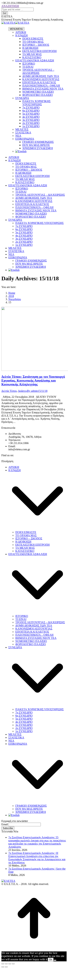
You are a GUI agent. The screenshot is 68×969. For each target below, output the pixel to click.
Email (4, 824)
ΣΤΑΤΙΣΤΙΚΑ (23, 132)
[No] (55, 960)
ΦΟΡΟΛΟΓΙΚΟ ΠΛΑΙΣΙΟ (37, 94)
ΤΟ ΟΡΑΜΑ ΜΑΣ (33, 41)
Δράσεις (22, 390)
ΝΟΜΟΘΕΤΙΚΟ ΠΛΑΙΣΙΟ (38, 91)
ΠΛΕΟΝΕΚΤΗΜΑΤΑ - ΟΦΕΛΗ (41, 85)
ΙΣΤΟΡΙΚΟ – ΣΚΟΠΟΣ (35, 44)
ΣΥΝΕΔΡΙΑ (22, 98)
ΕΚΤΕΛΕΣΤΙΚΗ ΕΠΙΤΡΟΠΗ (39, 51)
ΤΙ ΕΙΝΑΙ (27, 66)
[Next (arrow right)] (6, 966)
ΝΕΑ (18, 135)
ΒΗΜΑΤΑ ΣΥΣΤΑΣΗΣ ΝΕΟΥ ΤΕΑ (42, 88)
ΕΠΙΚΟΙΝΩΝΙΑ (24, 138)
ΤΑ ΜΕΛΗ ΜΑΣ (32, 54)
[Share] (6, 963)
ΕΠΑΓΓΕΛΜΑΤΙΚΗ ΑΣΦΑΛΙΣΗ (34, 60)
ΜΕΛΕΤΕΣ (21, 129)
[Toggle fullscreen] (9, 963)
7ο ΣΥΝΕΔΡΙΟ (31, 107)
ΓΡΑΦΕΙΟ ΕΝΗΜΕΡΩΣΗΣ (38, 141)
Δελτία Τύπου (9, 390)
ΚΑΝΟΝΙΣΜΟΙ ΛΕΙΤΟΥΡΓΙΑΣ (40, 79)
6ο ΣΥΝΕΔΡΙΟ (31, 110)
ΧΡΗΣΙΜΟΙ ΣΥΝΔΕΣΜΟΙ (37, 148)
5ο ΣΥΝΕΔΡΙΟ (31, 113)
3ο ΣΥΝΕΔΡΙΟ (31, 119)
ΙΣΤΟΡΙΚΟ (28, 63)
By (32, 390)
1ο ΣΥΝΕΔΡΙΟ (31, 126)
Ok (50, 959)
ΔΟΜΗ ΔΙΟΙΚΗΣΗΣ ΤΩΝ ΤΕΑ (40, 76)
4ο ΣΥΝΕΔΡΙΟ (31, 116)
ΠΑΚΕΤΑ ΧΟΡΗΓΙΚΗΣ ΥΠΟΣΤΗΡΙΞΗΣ (36, 103)
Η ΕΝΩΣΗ (21, 35)
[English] (21, 151)
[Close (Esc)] (2, 963)
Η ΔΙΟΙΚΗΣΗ (30, 47)
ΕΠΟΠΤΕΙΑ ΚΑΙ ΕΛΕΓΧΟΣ (39, 82)
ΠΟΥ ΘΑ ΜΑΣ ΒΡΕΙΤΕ (36, 145)
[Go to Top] (34, 949)
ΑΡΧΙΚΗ (20, 32)
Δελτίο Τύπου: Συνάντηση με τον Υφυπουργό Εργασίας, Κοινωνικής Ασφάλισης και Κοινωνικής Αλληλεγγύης (33, 380)
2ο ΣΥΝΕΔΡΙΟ (31, 123)
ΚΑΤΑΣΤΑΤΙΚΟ (31, 57)
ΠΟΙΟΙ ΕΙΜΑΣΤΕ (32, 38)
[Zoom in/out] (13, 963)
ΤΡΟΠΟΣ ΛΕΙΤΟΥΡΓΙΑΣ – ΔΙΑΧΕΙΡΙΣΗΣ (38, 71)
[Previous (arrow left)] (2, 966)
